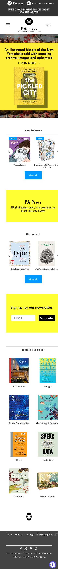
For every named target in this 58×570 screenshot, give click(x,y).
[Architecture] (18, 370)
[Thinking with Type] (20, 253)
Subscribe (47, 318)
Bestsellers (33, 234)
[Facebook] (20, 549)
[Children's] (18, 480)
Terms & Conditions (37, 557)
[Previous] (9, 151)
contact (18, 534)
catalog (29, 534)
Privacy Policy (20, 557)
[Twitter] (25, 549)
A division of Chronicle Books (37, 554)
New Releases (33, 130)
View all (33, 175)
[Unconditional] (20, 149)
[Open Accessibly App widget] (29, 517)
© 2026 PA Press (14, 554)
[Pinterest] (30, 549)
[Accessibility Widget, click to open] (52, 564)
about (9, 534)
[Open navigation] (10, 25)
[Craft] (18, 444)
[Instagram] (35, 549)
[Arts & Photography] (18, 407)
